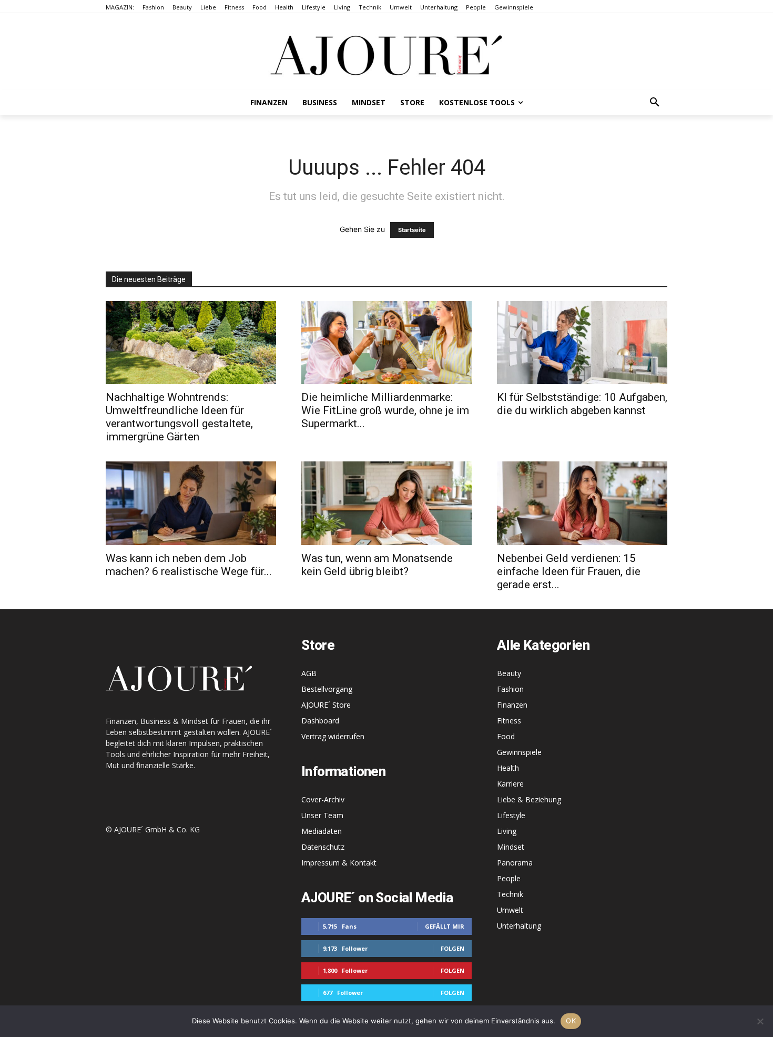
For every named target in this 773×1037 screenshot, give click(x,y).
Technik (510, 894)
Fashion (510, 689)
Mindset (510, 847)
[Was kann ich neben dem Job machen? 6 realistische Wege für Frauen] (191, 503)
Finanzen (512, 705)
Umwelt (510, 910)
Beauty (509, 673)
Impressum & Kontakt (339, 863)
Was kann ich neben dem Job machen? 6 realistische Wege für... (189, 565)
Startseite (412, 230)
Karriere (510, 784)
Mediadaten (321, 831)
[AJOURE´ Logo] (386, 55)
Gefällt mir (444, 926)
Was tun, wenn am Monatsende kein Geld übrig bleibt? (377, 565)
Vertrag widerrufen (332, 736)
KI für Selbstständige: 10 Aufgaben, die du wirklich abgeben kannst (582, 404)
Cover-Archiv (322, 799)
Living (506, 831)
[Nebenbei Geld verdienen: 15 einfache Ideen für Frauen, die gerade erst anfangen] (582, 503)
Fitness (509, 721)
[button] (654, 102)
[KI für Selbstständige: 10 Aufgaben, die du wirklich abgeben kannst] (582, 343)
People (509, 878)
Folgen (452, 948)
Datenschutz (322, 847)
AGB (309, 673)
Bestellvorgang (326, 689)
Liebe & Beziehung (529, 799)
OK (571, 1020)
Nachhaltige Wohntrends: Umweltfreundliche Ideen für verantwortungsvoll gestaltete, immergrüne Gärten (179, 417)
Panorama (515, 863)
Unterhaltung (519, 926)
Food (506, 736)
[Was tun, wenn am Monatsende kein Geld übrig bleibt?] (386, 503)
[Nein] (760, 1021)
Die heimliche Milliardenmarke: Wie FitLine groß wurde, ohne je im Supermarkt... (385, 410)
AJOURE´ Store (326, 705)
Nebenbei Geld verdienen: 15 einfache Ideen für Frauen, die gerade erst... (568, 571)
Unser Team (322, 815)
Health (508, 768)
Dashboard (320, 721)
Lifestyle (511, 815)
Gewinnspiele (519, 752)
